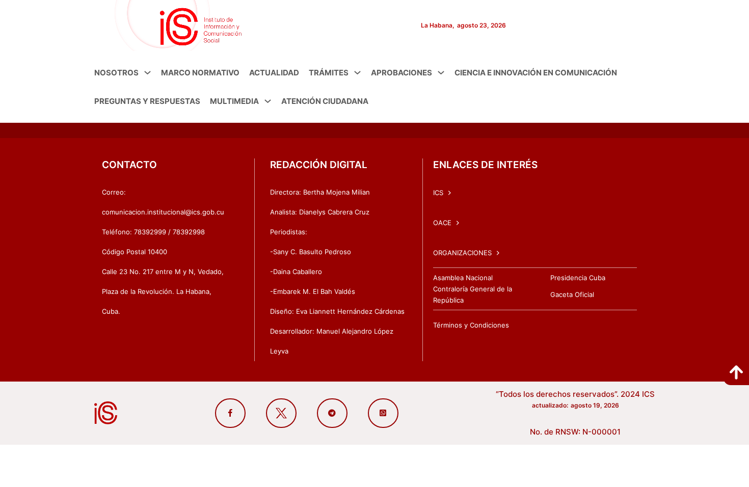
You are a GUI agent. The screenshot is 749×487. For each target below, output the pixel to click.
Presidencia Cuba (577, 278)
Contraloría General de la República (472, 294)
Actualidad (274, 72)
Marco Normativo (200, 72)
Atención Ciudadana (324, 101)
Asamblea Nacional (463, 278)
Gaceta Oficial (572, 294)
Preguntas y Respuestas (147, 101)
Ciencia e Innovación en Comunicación (535, 72)
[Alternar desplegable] (147, 72)
